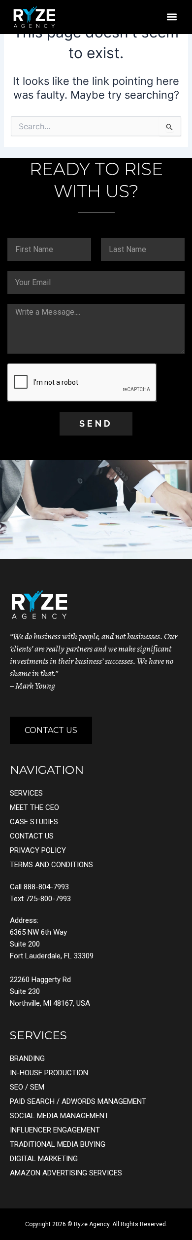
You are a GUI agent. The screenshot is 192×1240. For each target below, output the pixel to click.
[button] (171, 17)
